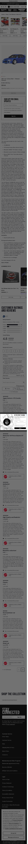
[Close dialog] (26, 414)
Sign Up (20, 428)
